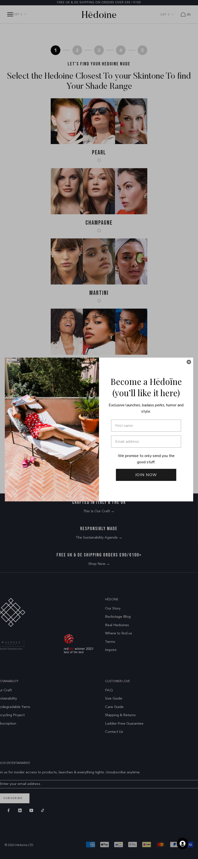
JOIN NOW (146, 475)
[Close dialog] (188, 362)
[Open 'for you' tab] (182, 843)
